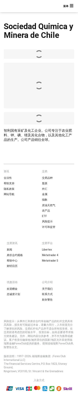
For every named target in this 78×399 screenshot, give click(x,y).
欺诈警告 (47, 299)
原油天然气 (48, 205)
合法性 (8, 177)
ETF (44, 216)
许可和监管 (48, 226)
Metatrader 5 (50, 260)
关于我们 (47, 288)
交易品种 (47, 177)
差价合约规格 (15, 255)
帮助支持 (9, 183)
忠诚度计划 (13, 294)
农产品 (46, 210)
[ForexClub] (16, 6)
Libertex (47, 249)
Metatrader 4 (50, 255)
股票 (44, 183)
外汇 (44, 188)
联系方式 (47, 294)
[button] (68, 6)
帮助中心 (12, 260)
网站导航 (9, 194)
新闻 (9, 249)
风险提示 (47, 221)
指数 (44, 199)
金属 (44, 194)
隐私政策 (9, 188)
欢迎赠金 (12, 288)
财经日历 (12, 265)
